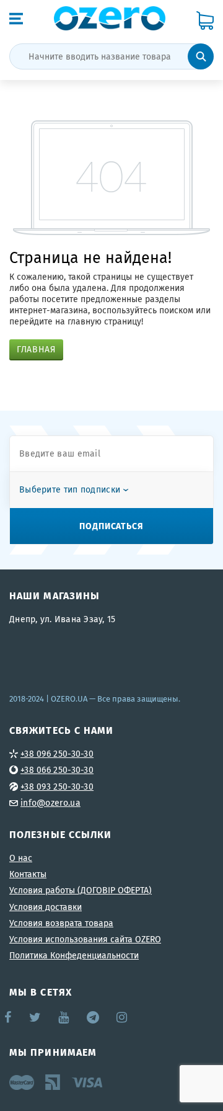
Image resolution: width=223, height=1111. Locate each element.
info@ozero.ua (50, 802)
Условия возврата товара (61, 923)
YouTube (64, 1017)
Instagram (122, 1017)
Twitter (35, 1017)
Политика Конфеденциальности (74, 955)
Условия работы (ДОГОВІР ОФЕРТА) (80, 890)
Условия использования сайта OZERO (85, 939)
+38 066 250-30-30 (57, 770)
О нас (20, 858)
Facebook (8, 1017)
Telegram (93, 1017)
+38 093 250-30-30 (57, 786)
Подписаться (111, 525)
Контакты (27, 874)
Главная (36, 349)
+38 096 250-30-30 (57, 753)
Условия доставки (45, 907)
